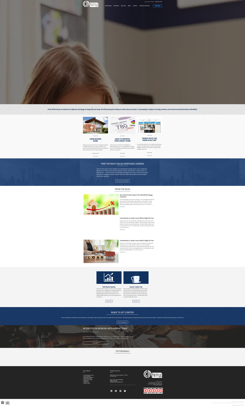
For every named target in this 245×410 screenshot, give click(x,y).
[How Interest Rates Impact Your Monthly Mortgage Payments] (119, 205)
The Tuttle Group (91, 4)
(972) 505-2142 (153, 1)
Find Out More (95, 342)
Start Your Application (122, 322)
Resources (116, 5)
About (129, 5)
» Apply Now (86, 380)
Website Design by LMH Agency (238, 405)
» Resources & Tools (87, 379)
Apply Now (157, 5)
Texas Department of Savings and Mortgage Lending (155, 384)
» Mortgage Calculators (88, 377)
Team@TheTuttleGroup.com (116, 382)
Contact (135, 5)
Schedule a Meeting (144, 5)
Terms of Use (213, 402)
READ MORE (122, 153)
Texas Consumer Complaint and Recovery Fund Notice (233, 402)
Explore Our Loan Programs (122, 180)
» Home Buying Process (88, 375)
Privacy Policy (219, 402)
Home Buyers (108, 5)
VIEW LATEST (109, 301)
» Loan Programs (87, 376)
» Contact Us (86, 382)
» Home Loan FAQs (87, 378)
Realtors (123, 5)
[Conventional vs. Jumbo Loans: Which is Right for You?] (119, 228)
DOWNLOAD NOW (95, 153)
